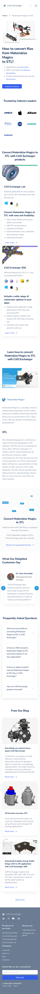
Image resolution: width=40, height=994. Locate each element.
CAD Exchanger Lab (9, 942)
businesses (11, 79)
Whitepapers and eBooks (28, 934)
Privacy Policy (7, 986)
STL (4, 432)
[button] (20, 633)
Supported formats (28, 930)
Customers (6, 950)
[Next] (36, 588)
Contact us (6, 960)
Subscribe (20, 977)
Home (4, 15)
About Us (5, 953)
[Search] (31, 6)
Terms (15, 986)
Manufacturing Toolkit (9, 933)
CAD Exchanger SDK (9, 939)
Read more (20, 900)
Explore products (12, 86)
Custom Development (9, 936)
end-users (24, 67)
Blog (3, 957)
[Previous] (3, 588)
